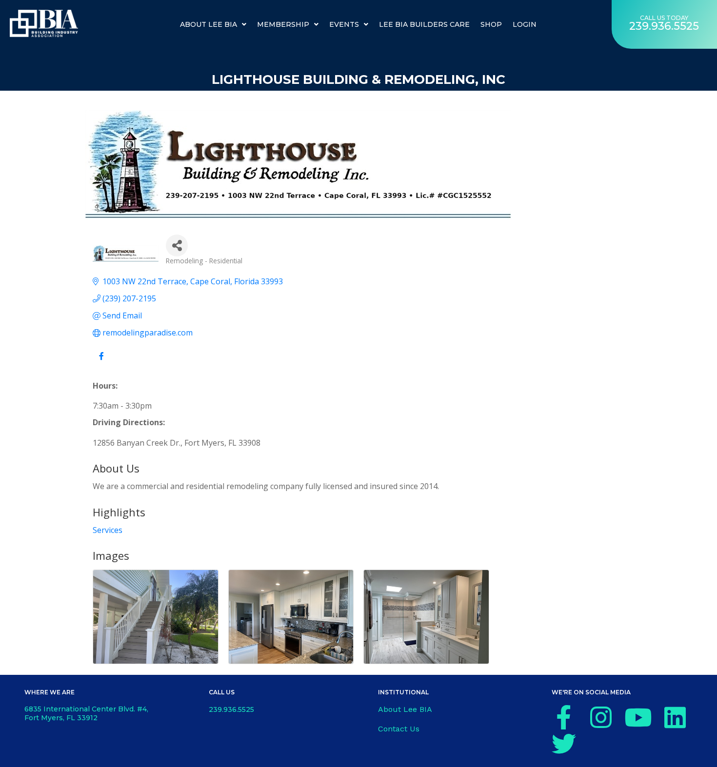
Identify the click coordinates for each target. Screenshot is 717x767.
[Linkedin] (675, 717)
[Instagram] (601, 717)
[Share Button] (177, 245)
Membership (283, 24)
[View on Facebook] (101, 361)
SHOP (491, 24)
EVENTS (344, 24)
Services (107, 530)
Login (525, 24)
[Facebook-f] (564, 717)
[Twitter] (564, 743)
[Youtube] (638, 717)
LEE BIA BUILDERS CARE (424, 24)
